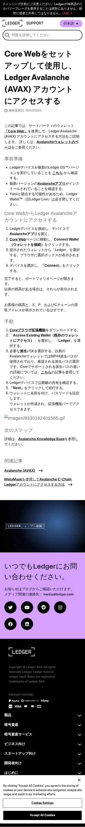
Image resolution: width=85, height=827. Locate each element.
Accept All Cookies (42, 815)
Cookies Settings (42, 803)
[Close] (79, 780)
